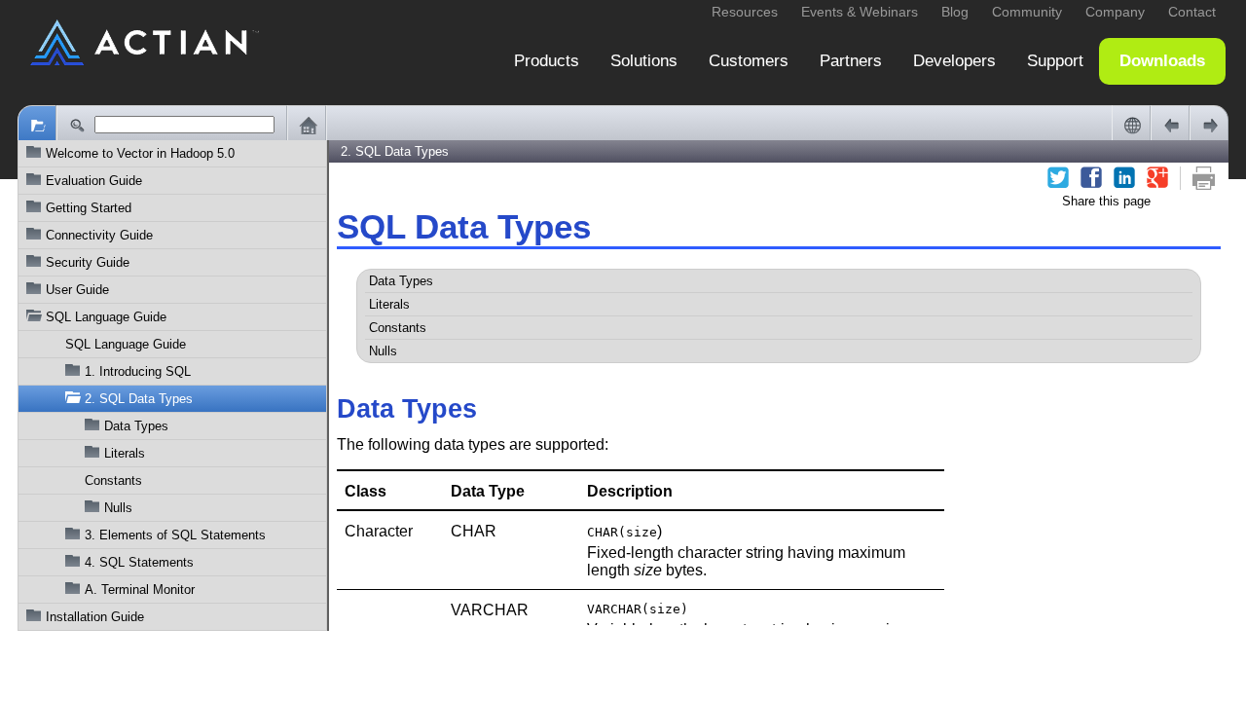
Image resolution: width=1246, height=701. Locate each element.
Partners (851, 61)
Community (1027, 11)
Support (1055, 61)
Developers (954, 61)
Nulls (118, 507)
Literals (124, 453)
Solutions (644, 61)
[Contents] (36, 124)
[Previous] (1170, 124)
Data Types (136, 426)
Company (1115, 11)
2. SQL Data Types (139, 398)
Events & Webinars (859, 11)
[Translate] (1131, 124)
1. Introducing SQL (138, 371)
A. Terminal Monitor (140, 589)
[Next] (1209, 124)
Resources (745, 11)
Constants (113, 480)
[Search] (75, 124)
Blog (955, 11)
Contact (1192, 11)
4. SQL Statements (139, 562)
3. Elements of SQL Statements (175, 535)
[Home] (306, 124)
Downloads (1162, 61)
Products (546, 61)
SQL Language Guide (125, 344)
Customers (748, 61)
